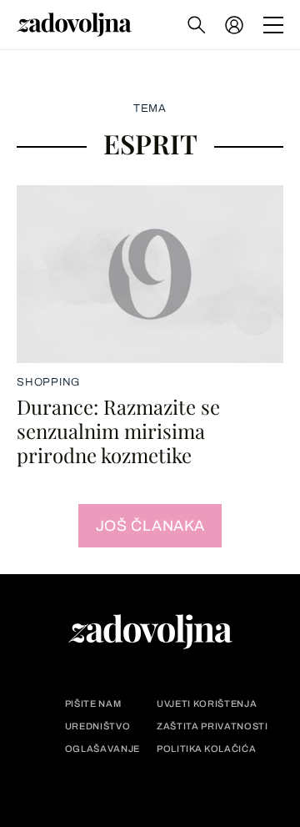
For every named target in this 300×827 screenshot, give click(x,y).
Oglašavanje (102, 749)
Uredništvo (98, 726)
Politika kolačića (206, 749)
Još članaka (150, 525)
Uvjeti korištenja (207, 703)
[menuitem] (234, 25)
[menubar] (236, 25)
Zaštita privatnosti (212, 726)
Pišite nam (93, 703)
